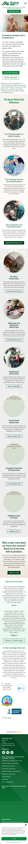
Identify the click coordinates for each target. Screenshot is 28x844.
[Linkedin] (7, 752)
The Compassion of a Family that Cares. (14, 226)
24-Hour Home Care (14, 277)
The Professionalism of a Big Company (14, 135)
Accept (14, 838)
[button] (26, 825)
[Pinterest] (11, 752)
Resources (5, 779)
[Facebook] (3, 752)
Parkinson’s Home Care (14, 372)
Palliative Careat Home (14, 516)
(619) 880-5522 (10, 745)
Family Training (6, 776)
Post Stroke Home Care (14, 421)
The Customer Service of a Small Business (14, 180)
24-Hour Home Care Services (10, 763)
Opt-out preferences (10, 842)
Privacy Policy (18, 842)
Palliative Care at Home (8, 774)
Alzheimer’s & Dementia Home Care (14, 325)
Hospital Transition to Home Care (14, 469)
